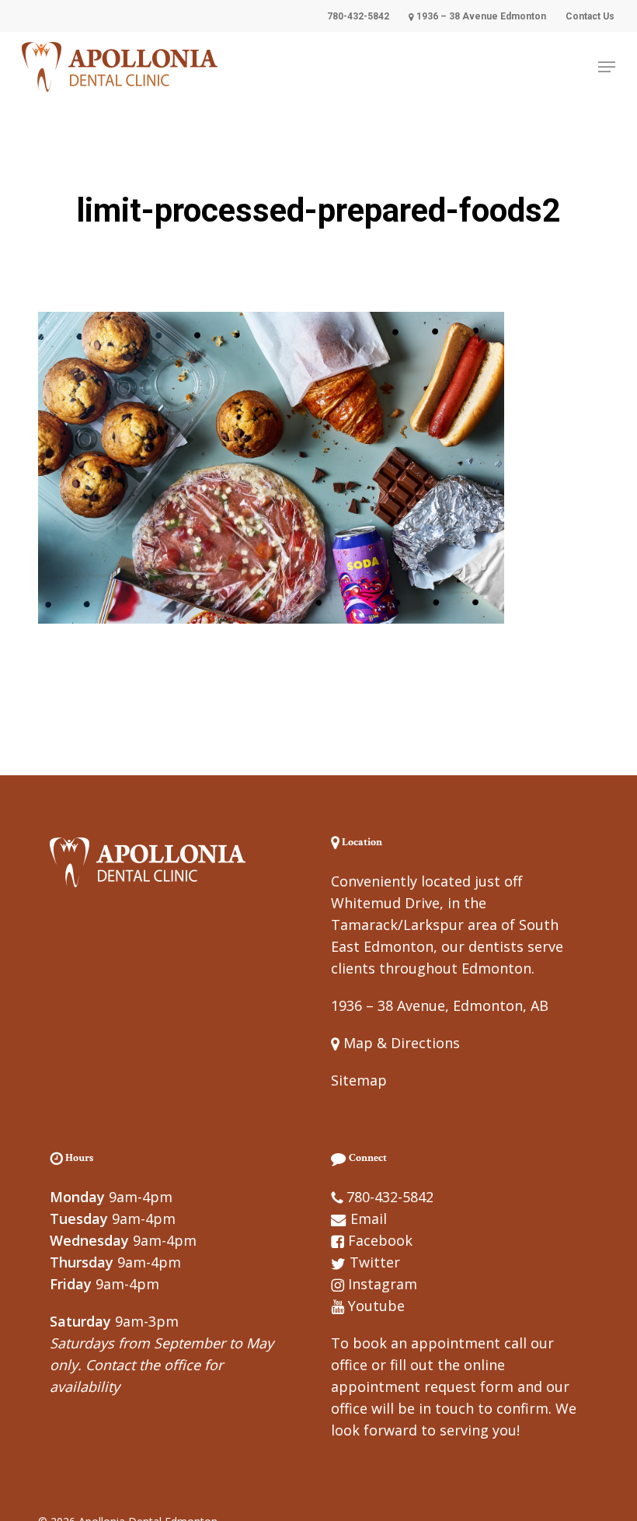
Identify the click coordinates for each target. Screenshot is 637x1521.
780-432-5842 (389, 1196)
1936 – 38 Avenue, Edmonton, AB (439, 1005)
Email (368, 1218)
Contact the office (142, 1364)
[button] (606, 67)
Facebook (380, 1240)
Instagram (382, 1283)
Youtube (376, 1305)
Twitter (375, 1262)
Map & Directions (399, 1042)
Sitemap (359, 1080)
